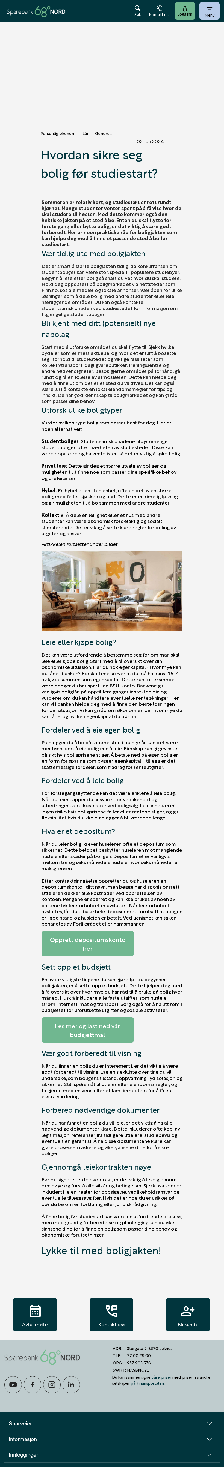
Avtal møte (35, 1315)
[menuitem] (36, 11)
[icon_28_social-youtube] (13, 1384)
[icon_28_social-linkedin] (71, 1384)
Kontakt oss (111, 1315)
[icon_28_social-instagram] (52, 1384)
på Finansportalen (147, 1383)
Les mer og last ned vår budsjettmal (87, 1030)
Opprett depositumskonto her (87, 943)
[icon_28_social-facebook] (32, 1384)
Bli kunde (188, 1315)
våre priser (161, 1377)
